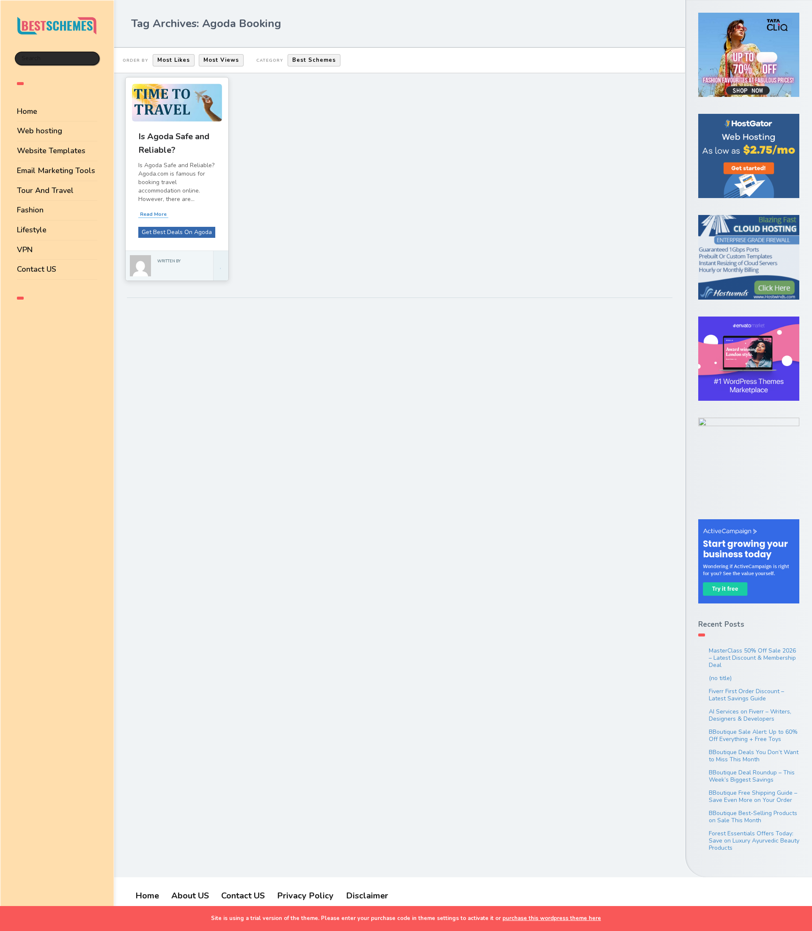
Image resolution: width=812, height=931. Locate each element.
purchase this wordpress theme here (551, 918)
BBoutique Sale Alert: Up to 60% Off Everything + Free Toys (753, 735)
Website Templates (51, 151)
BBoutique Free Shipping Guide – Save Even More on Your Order (753, 796)
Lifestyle (32, 230)
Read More (153, 214)
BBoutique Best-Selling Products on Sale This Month (753, 816)
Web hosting (39, 131)
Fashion (30, 210)
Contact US (36, 269)
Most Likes (173, 60)
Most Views (221, 60)
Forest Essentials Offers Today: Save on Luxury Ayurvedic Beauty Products (754, 840)
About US (190, 895)
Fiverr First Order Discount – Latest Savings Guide (746, 694)
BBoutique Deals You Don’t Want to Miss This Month (753, 755)
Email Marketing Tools (56, 170)
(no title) (720, 678)
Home (27, 111)
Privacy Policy (305, 895)
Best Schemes (314, 60)
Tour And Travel (45, 190)
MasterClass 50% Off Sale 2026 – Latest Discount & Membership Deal (752, 658)
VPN (25, 250)
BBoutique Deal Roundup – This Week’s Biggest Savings (752, 776)
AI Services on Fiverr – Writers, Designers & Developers (750, 715)
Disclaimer (367, 895)
